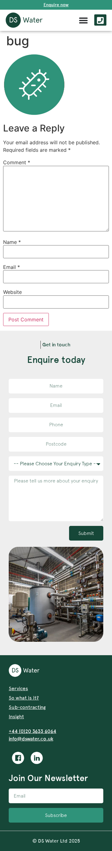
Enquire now (56, 4)
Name (12, 242)
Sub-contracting (27, 707)
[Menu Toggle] (83, 20)
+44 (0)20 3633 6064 (32, 731)
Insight (16, 717)
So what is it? (24, 698)
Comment (16, 162)
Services (18, 688)
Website (12, 291)
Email (11, 267)
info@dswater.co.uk (31, 739)
